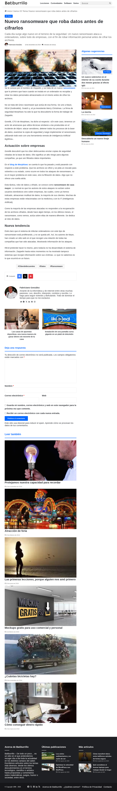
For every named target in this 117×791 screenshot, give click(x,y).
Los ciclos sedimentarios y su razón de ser (63, 756)
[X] (26, 301)
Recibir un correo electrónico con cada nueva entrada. (33, 413)
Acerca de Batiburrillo (52, 787)
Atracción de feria (16, 530)
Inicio (9, 11)
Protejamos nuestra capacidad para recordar (33, 482)
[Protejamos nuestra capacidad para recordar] (41, 460)
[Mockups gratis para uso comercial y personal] (41, 606)
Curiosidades (56, 3)
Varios (76, 3)
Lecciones (44, 3)
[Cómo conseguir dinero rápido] (41, 703)
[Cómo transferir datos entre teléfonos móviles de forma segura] (85, 757)
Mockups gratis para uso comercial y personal (33, 627)
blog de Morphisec (19, 164)
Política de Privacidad (92, 787)
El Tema (24, 11)
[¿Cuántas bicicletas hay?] (41, 654)
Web (44, 395)
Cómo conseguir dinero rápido (24, 724)
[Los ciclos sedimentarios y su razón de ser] (48, 756)
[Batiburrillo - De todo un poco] (16, 3)
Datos (43, 266)
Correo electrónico (14, 395)
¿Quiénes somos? (72, 787)
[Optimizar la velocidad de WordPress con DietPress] (48, 767)
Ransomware (57, 266)
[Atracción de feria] (41, 509)
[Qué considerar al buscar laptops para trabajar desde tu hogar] (85, 768)
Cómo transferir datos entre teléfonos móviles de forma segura (102, 756)
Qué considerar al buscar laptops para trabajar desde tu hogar (102, 767)
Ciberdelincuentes (27, 266)
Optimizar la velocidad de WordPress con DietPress (64, 767)
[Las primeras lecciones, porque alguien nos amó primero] (41, 557)
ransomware (69, 88)
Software (68, 3)
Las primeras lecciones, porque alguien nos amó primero (40, 579)
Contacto (108, 787)
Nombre (9, 386)
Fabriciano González (15, 45)
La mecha (86, 112)
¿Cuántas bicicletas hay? (20, 676)
